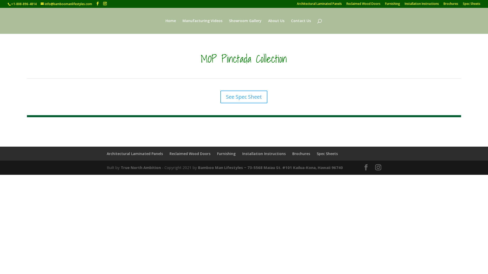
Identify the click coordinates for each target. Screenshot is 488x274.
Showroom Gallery (245, 21)
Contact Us (301, 21)
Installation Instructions (422, 4)
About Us (276, 21)
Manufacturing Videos (202, 21)
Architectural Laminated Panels (319, 4)
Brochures (451, 4)
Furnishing (392, 4)
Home (170, 21)
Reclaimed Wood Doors (363, 4)
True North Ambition (141, 167)
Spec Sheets (471, 4)
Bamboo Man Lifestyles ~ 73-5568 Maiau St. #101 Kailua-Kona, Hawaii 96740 (270, 167)
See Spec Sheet (244, 96)
